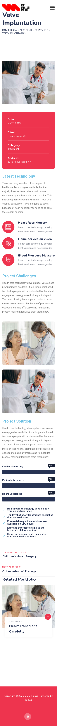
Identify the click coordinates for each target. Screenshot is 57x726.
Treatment (13, 148)
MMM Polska (31, 695)
